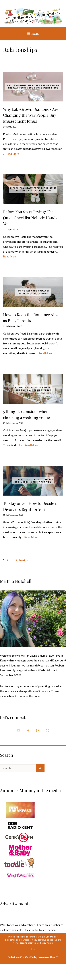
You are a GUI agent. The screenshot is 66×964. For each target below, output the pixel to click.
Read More (12, 153)
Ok (33, 949)
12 (16, 560)
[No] (62, 948)
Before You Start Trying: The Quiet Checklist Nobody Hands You (30, 217)
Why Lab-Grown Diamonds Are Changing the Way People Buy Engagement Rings (30, 115)
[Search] (40, 768)
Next (23, 560)
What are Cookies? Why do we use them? (33, 957)
